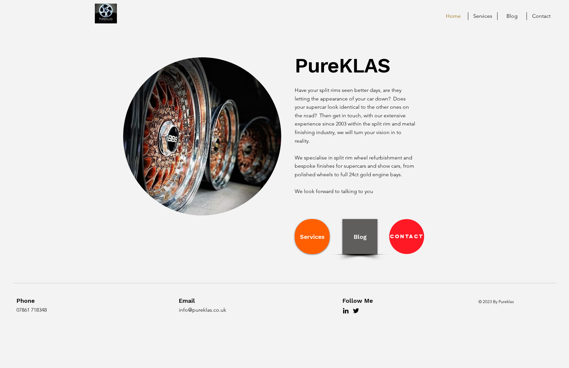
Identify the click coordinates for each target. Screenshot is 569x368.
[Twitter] (356, 311)
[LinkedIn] (346, 311)
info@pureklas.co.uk (202, 310)
